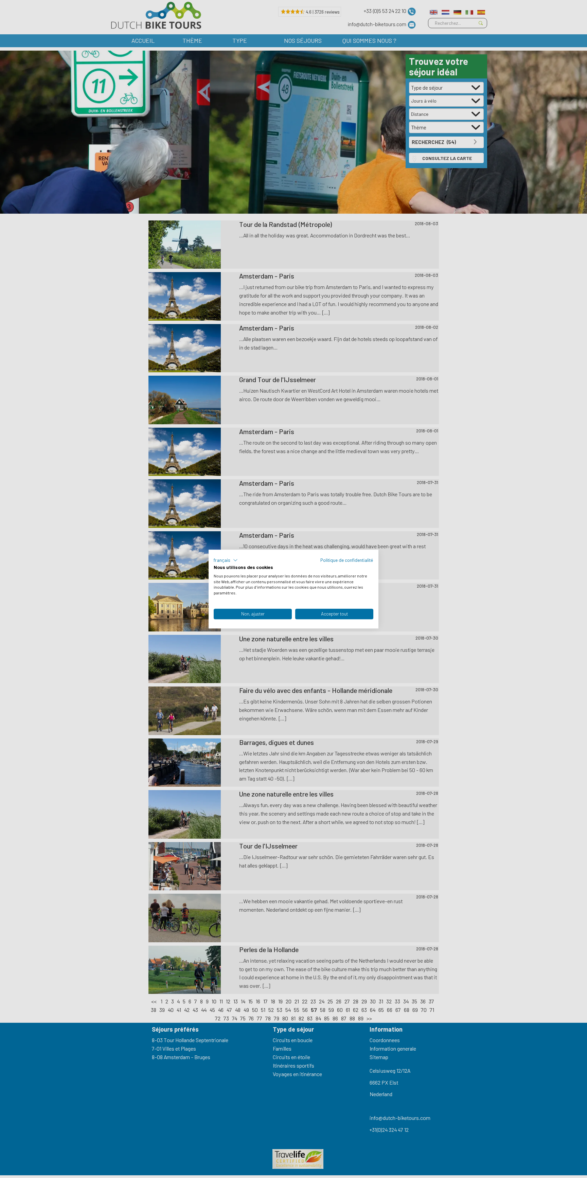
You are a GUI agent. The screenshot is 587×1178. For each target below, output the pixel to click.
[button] (226, 560)
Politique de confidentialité (346, 560)
